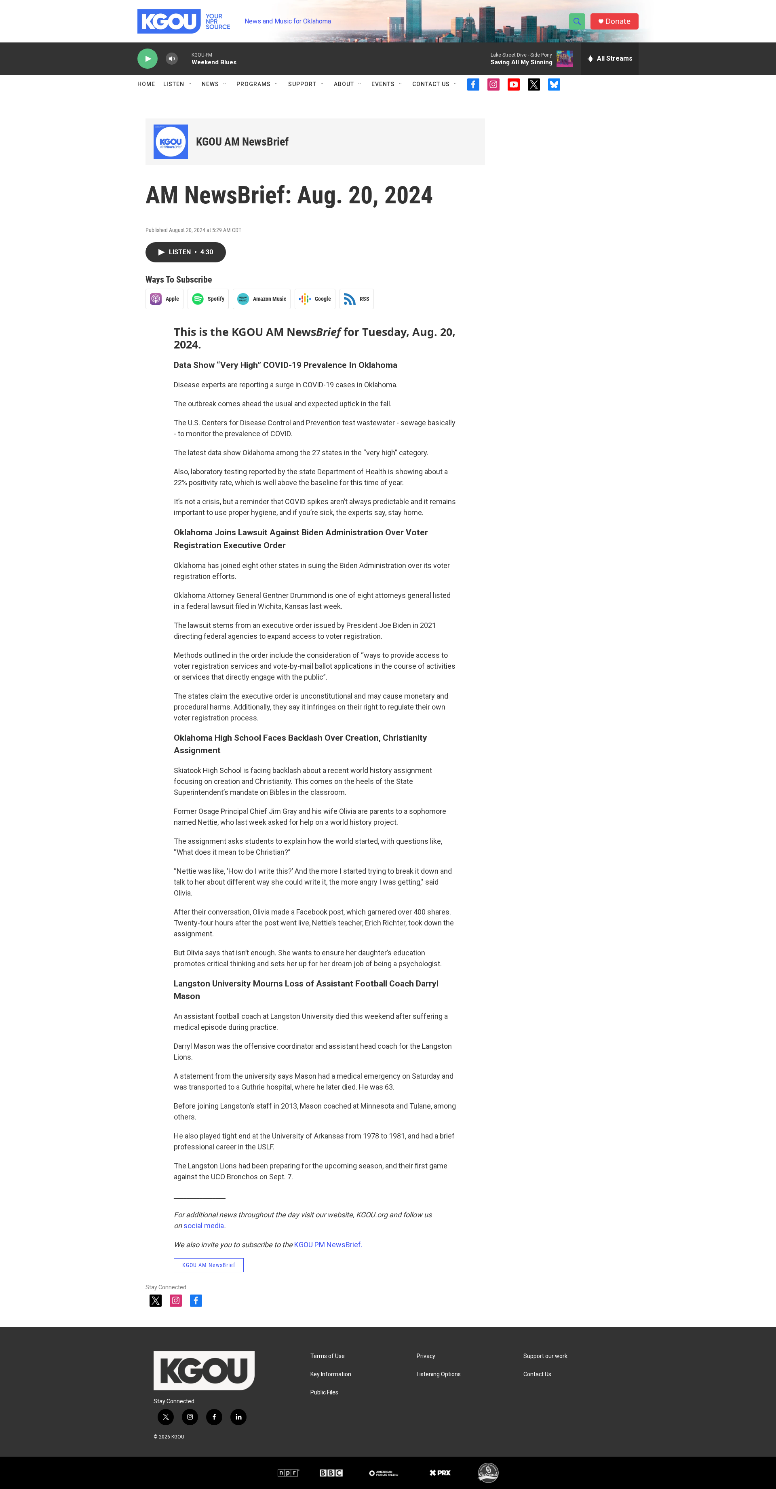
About (344, 84)
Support (302, 84)
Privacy (426, 1356)
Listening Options (439, 1374)
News (210, 84)
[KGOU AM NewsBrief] (171, 142)
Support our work (545, 1356)
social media (203, 1225)
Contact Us (431, 84)
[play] (147, 58)
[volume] (172, 59)
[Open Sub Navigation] (190, 84)
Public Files (324, 1393)
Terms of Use (327, 1356)
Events (383, 84)
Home (146, 84)
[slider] (184, 58)
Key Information (330, 1374)
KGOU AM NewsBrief (242, 141)
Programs (253, 84)
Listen (173, 84)
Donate (617, 21)
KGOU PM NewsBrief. (328, 1244)
